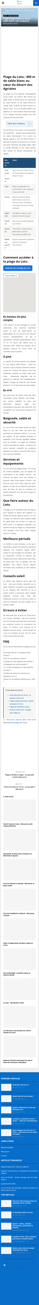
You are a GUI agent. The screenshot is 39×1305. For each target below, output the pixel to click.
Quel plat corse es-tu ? (20, 1085)
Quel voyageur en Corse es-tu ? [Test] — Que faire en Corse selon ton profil (24, 1132)
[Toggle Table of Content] (28, 124)
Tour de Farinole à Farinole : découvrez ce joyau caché (18, 884)
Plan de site (9, 1299)
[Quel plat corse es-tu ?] (6, 1087)
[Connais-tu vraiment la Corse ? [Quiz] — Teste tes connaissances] (6, 1121)
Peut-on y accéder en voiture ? (15, 658)
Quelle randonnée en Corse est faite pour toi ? (23, 1108)
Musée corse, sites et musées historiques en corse (23, 1249)
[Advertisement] (19, 53)
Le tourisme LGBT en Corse (22, 1212)
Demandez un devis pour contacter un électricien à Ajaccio (17, 855)
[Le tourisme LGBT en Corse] (6, 1214)
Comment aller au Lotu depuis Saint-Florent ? (17, 654)
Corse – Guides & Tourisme (11, 15)
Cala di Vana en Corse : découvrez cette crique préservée (17, 825)
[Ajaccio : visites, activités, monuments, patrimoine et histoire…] (6, 1226)
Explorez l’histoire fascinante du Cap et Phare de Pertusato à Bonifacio (17, 1061)
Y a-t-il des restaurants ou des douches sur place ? (18, 668)
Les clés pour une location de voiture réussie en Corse (17, 1032)
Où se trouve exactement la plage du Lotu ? (19, 648)
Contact (4, 1156)
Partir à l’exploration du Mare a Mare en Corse (18, 944)
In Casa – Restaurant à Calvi (13, 1003)
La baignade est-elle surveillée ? (15, 664)
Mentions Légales (7, 1147)
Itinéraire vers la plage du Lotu (17, 268)
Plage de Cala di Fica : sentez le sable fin (15, 1167)
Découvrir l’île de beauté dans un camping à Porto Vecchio (24, 1202)
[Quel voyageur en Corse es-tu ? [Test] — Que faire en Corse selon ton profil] (6, 1132)
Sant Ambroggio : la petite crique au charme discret (16, 974)
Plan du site (5, 1151)
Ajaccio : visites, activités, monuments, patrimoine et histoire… (22, 1226)
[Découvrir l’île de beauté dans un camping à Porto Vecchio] (6, 1203)
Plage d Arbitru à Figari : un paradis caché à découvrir (19, 776)
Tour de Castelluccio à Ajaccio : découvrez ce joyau (18, 914)
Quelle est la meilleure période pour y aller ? (19, 680)
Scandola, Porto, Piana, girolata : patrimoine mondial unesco (24, 1238)
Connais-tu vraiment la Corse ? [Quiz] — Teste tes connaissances (24, 1120)
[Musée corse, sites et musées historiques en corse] (6, 1250)
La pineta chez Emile (8, 1184)
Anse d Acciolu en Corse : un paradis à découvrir (19, 788)
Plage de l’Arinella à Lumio (19, 707)
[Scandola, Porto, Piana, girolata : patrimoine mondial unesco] (6, 1239)
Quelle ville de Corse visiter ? (23, 1096)
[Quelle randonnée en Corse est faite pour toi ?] (6, 1110)
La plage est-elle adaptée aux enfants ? (18, 661)
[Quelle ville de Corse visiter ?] (6, 1098)
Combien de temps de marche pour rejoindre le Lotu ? (16, 674)
